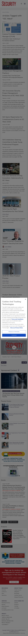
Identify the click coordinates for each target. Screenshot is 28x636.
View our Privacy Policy (16, 328)
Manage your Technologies (14, 331)
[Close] (25, 299)
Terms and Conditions (17, 319)
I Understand (14, 335)
